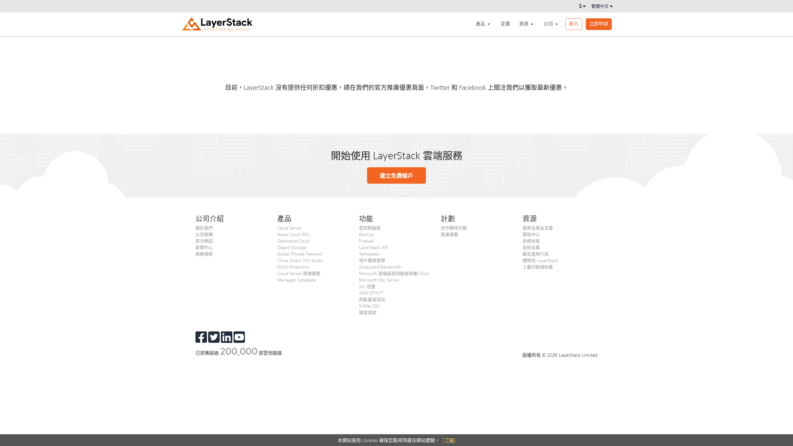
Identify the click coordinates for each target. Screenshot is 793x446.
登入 (573, 23)
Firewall (366, 240)
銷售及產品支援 (538, 227)
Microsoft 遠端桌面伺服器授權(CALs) (394, 273)
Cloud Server (289, 227)
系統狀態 (531, 240)
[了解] (449, 440)
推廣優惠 (449, 234)
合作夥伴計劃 (454, 227)
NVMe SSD (369, 305)
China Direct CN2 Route (300, 260)
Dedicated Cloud (293, 240)
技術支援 (531, 247)
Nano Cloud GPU (293, 234)
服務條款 (204, 253)
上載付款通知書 (538, 266)
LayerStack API (373, 247)
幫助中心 (531, 234)
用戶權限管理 (372, 260)
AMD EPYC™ (371, 292)
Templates (369, 253)
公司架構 (204, 234)
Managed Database (296, 279)
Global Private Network (299, 253)
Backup (366, 234)
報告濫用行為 (536, 253)
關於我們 (204, 227)
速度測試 (367, 312)
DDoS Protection (293, 266)
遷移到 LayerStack (540, 260)
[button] (483, 23)
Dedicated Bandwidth (380, 266)
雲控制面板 (370, 227)
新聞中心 (204, 247)
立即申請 (598, 23)
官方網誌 (204, 240)
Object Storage (291, 247)
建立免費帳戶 (396, 175)
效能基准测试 (372, 299)
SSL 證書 (367, 286)
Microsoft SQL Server (379, 279)
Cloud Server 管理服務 (298, 273)
